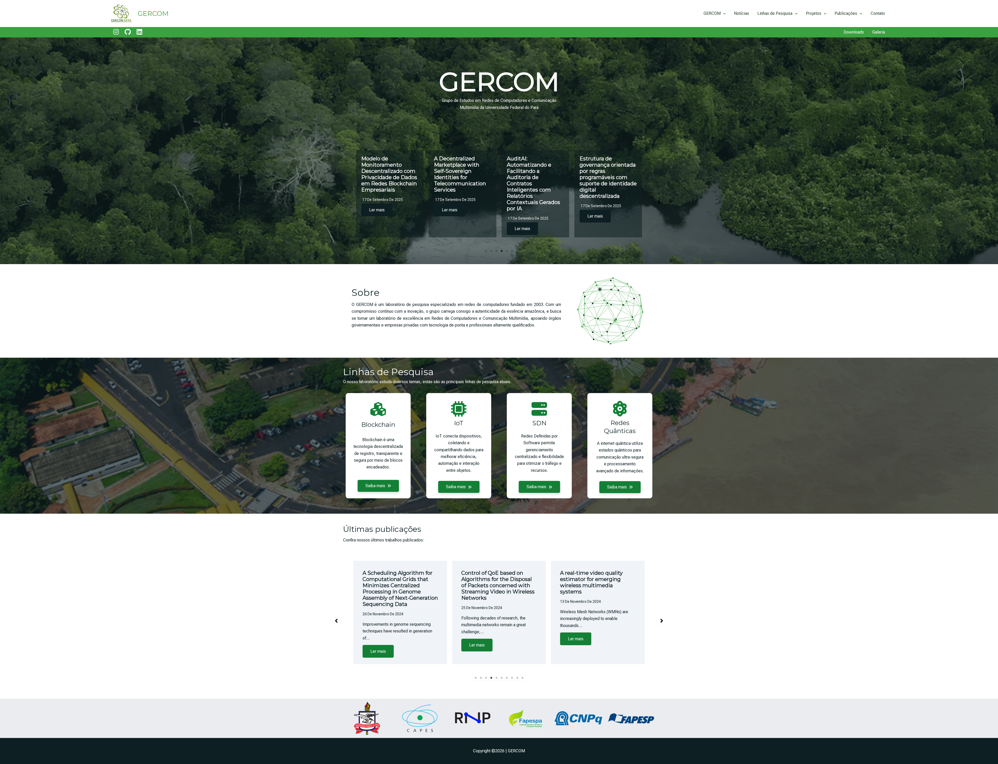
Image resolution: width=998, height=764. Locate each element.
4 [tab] (501, 251)
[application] (723, 13)
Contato (878, 13)
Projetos (813, 13)
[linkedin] (139, 31)
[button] (339, 202)
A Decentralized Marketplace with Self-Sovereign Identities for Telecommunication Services (533, 174)
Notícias (741, 13)
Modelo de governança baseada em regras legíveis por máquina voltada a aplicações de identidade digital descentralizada (389, 177)
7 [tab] (506, 683)
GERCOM (153, 13)
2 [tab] (491, 251)
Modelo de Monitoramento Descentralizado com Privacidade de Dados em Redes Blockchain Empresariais (462, 174)
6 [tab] (512, 251)
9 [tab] (517, 683)
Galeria (878, 32)
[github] (127, 31)
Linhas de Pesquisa (774, 13)
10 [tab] (522, 683)
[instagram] (116, 31)
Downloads (854, 32)
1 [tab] (486, 251)
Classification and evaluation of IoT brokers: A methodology (399, 579)
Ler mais (377, 216)
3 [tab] (496, 251)
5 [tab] (506, 251)
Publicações (846, 13)
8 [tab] (512, 683)
